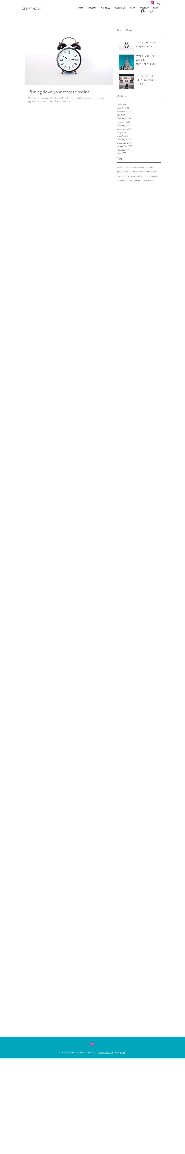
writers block (122, 180)
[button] (159, 3)
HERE (122, 1052)
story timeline (136, 176)
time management (151, 176)
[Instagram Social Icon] (152, 2)
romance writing (138, 171)
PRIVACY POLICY (105, 1052)
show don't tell (152, 171)
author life (121, 167)
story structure (123, 176)
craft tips (149, 167)
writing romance (148, 180)
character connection (135, 167)
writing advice (134, 180)
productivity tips (123, 171)
